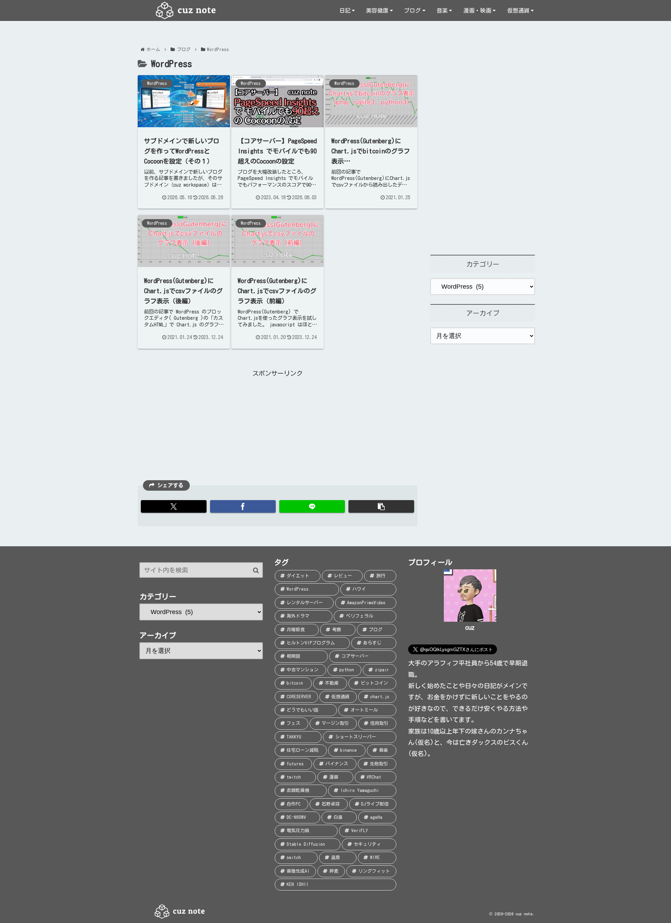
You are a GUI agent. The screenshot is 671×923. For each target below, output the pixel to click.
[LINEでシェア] (312, 506)
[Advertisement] (277, 428)
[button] (381, 506)
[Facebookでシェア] (243, 506)
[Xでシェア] (174, 506)
